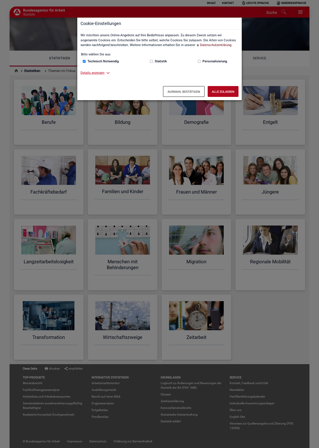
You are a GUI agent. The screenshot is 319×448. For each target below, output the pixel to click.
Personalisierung (214, 61)
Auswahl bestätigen (184, 91)
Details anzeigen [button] (92, 73)
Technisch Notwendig (103, 61)
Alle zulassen (223, 91)
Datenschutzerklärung (215, 45)
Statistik (161, 61)
